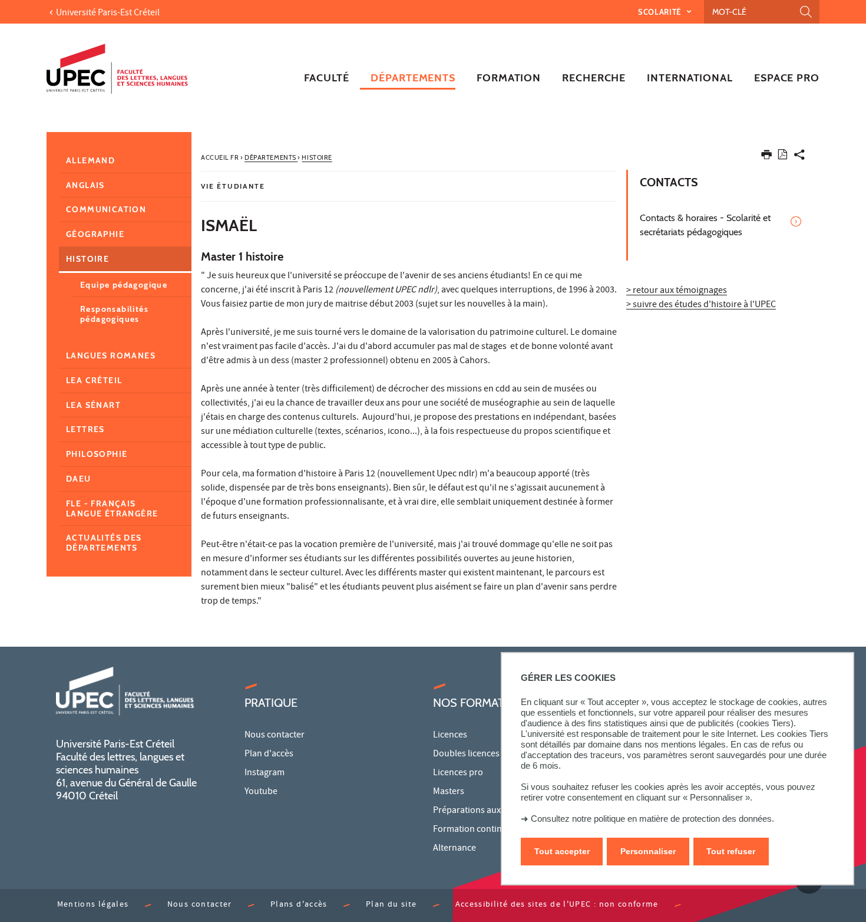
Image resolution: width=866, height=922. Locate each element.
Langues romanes (111, 355)
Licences (450, 736)
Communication (106, 209)
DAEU (78, 478)
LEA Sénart (93, 405)
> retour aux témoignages (676, 291)
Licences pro (458, 773)
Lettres (85, 429)
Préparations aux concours (486, 811)
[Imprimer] (766, 157)
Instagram (264, 773)
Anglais (85, 185)
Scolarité (660, 12)
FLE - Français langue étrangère (112, 508)
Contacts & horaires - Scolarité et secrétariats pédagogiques (705, 225)
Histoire (87, 258)
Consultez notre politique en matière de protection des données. (652, 819)
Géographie (95, 234)
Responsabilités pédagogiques (114, 314)
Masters (448, 792)
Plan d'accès (268, 755)
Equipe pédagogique (123, 284)
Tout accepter (562, 851)
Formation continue (472, 830)
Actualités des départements (104, 542)
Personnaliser (648, 851)
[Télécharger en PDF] (782, 156)
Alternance (454, 849)
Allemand (90, 160)
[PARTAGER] (799, 157)
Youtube (260, 792)
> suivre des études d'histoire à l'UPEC (701, 305)
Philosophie (96, 454)
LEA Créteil (94, 380)
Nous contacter (274, 736)
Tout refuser (730, 851)
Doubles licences (466, 755)
